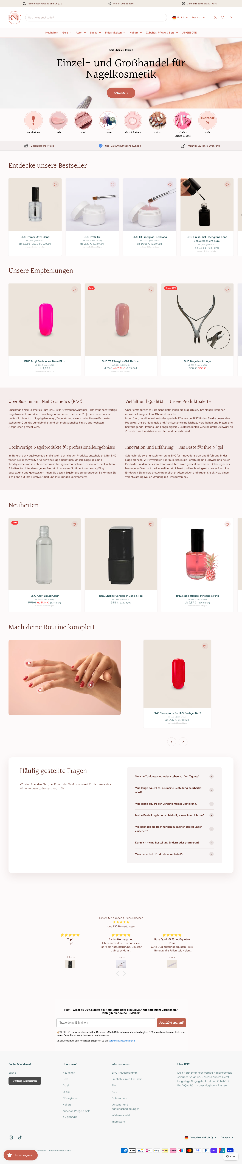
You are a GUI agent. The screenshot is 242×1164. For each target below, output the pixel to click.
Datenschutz (119, 1098)
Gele (65, 32)
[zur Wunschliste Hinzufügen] (55, 184)
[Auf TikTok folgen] (20, 1137)
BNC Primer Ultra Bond (35, 237)
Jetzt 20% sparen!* (171, 1022)
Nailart (134, 32)
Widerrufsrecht (121, 1115)
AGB (114, 1091)
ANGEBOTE (189, 32)
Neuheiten (51, 32)
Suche (12, 1072)
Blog (114, 1085)
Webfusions (64, 1150)
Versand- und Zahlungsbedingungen (125, 1106)
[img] (121, 922)
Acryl (79, 32)
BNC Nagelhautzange (197, 361)
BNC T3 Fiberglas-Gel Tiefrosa (121, 361)
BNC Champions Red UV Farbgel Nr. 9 (177, 713)
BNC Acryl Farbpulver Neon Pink (44, 361)
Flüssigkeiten (113, 32)
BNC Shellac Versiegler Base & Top (121, 595)
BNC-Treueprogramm (124, 1072)
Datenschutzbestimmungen (121, 1041)
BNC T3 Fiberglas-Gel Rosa (150, 237)
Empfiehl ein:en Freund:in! (127, 1079)
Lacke (93, 32)
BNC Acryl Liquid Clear (44, 595)
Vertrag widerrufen (25, 1080)
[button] (118, 973)
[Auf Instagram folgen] (11, 1137)
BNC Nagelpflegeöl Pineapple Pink (197, 595)
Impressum (118, 1121)
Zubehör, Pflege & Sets (160, 32)
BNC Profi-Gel (92, 237)
